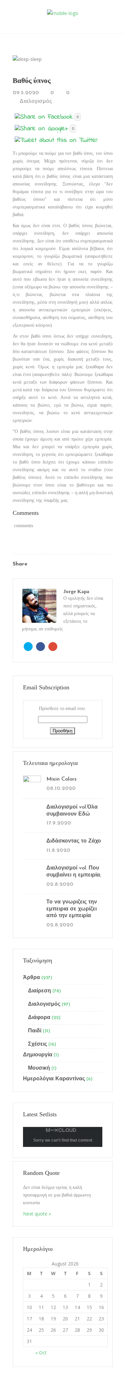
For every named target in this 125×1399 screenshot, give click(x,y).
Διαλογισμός (36, 101)
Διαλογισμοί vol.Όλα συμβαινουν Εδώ (72, 811)
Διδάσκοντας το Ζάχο (73, 841)
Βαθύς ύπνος (32, 81)
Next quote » (37, 1214)
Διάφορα (39, 1017)
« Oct (41, 1352)
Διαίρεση (39, 991)
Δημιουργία (37, 1055)
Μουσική (39, 1068)
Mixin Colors (61, 779)
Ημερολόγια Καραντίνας (54, 1079)
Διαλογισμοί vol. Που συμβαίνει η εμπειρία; (73, 872)
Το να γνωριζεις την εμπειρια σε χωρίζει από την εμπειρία (71, 909)
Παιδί (34, 1031)
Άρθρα (31, 977)
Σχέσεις (37, 1044)
